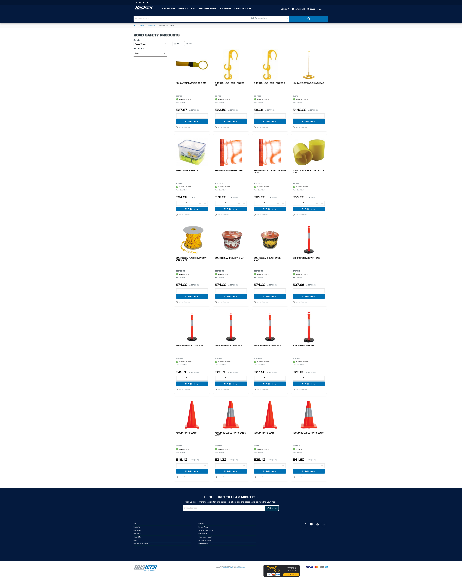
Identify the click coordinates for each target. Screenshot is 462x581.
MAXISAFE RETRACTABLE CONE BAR (191, 83)
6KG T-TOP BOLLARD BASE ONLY (228, 346)
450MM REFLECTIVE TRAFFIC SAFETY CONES (230, 434)
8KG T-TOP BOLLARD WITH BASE (189, 346)
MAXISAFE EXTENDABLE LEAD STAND (308, 83)
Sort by (137, 40)
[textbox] (182, 19)
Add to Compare (184, 127)
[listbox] (260, 19)
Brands (225, 9)
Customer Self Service (227, 567)
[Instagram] (140, 2)
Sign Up (273, 508)
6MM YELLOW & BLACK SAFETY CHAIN (267, 259)
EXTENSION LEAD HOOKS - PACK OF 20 (229, 84)
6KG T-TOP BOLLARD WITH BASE (306, 258)
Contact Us (242, 9)
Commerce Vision (241, 567)
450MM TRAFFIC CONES (186, 433)
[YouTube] (143, 2)
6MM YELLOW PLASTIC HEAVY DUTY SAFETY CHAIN (191, 259)
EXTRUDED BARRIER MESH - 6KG (229, 171)
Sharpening (207, 9)
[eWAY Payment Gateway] (281, 576)
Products (185, 9)
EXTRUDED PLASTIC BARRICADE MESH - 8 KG (270, 172)
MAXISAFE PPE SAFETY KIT (187, 171)
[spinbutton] (186, 116)
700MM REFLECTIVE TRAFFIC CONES (308, 433)
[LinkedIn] (147, 2)
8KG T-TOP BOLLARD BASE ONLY (267, 346)
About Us (168, 9)
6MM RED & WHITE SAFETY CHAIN (229, 258)
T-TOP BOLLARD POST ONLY (304, 346)
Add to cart (193, 121)
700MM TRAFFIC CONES (264, 433)
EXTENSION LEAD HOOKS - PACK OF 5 (269, 83)
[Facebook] (136, 2)
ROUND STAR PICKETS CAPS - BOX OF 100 (308, 172)
